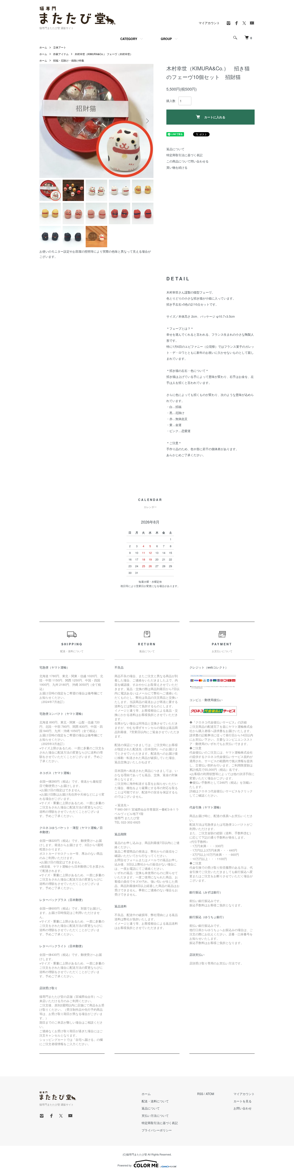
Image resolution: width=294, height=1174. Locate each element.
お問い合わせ (243, 1108)
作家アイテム (61, 54)
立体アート (59, 47)
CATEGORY (128, 39)
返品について (175, 149)
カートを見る (243, 1101)
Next (147, 121)
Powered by (125, 1165)
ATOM (210, 1094)
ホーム (43, 47)
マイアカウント (209, 23)
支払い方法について (155, 1115)
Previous (46, 121)
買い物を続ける (176, 167)
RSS (200, 1094)
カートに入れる (214, 117)
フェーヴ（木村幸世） (120, 54)
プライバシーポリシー (157, 1130)
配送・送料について (155, 1101)
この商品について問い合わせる (187, 161)
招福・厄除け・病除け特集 (68, 60)
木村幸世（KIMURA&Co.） (90, 54)
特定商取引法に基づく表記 (184, 155)
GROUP (166, 39)
